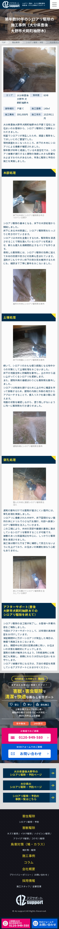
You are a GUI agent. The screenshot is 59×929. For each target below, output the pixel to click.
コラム (29, 862)
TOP (4, 42)
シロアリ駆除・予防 (34, 42)
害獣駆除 (28, 827)
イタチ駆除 (26, 833)
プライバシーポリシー (21, 874)
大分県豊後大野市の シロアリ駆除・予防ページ (32, 773)
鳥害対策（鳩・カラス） (29, 844)
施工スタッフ (23, 886)
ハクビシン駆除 (42, 833)
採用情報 (28, 880)
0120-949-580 (19, 923)
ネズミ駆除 (12, 833)
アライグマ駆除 (21, 838)
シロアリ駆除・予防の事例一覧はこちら (34, 797)
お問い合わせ (41, 874)
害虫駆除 (16, 42)
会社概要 (28, 869)
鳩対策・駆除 (29, 849)
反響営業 (37, 886)
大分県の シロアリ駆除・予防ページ (32, 785)
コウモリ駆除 (38, 838)
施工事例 (28, 855)
